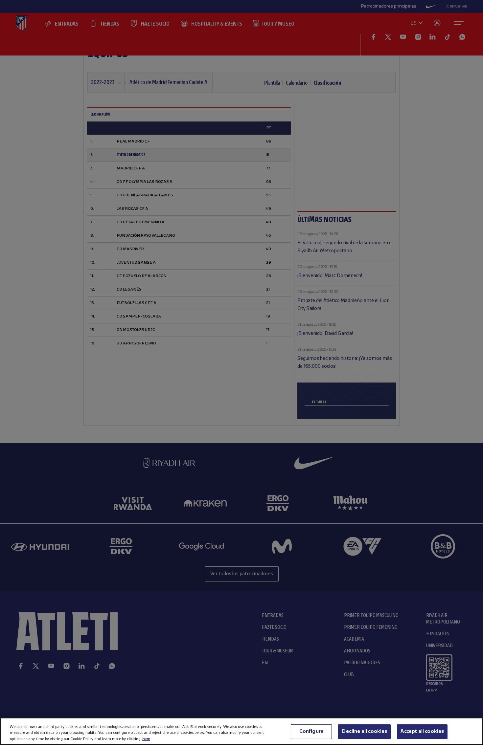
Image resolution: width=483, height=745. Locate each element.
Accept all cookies (422, 731)
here (146, 738)
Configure (311, 731)
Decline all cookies (364, 731)
